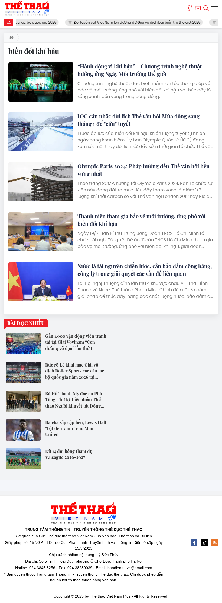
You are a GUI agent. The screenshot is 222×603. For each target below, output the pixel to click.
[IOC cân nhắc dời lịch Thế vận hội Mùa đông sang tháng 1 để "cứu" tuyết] (40, 131)
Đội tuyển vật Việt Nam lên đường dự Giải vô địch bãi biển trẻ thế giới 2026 (128, 22)
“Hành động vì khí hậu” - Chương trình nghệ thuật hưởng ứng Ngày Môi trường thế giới (139, 69)
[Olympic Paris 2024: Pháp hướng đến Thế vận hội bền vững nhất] (40, 181)
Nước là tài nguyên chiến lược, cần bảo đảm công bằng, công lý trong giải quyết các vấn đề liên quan (144, 269)
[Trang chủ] (10, 37)
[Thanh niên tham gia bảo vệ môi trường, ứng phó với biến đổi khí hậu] (40, 231)
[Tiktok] (204, 542)
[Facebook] (194, 542)
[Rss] (214, 542)
